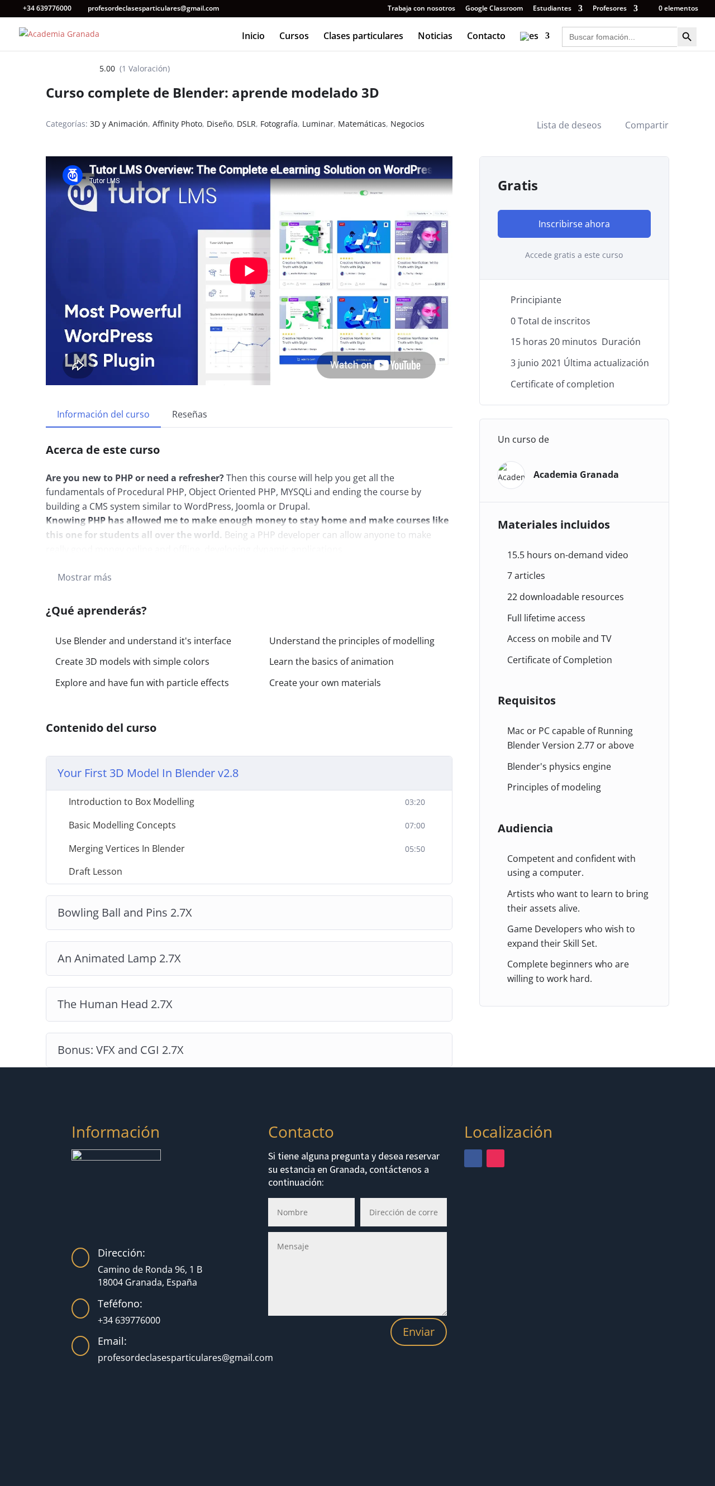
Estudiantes (552, 9)
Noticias (435, 37)
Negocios (407, 123)
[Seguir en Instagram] (495, 1158)
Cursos (294, 37)
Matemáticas (362, 123)
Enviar (419, 1331)
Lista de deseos (569, 125)
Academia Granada (576, 474)
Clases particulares (363, 37)
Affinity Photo (177, 123)
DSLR (246, 123)
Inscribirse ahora (574, 224)
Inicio (253, 37)
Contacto (486, 37)
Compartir (647, 125)
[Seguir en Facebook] (473, 1158)
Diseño (219, 123)
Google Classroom (494, 9)
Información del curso (103, 414)
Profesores (610, 9)
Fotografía (279, 123)
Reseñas (189, 414)
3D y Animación (119, 123)
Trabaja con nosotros (421, 9)
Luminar (317, 123)
